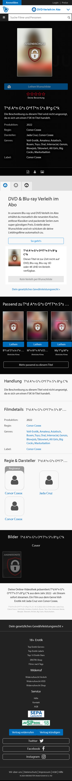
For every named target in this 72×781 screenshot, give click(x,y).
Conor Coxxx (34, 129)
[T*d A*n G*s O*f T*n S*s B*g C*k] (34, 52)
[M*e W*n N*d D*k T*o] (37, 325)
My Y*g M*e (61, 350)
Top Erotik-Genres (36, 646)
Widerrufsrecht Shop (36, 685)
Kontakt (36, 702)
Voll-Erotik (33, 140)
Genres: (8, 140)
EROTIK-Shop (36, 659)
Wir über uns (15, 772)
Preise (65, 2)
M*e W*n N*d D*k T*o (37, 350)
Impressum (45, 772)
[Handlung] (29, 172)
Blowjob (31, 148)
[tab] (5, 186)
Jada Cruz (32, 135)
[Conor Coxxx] (14, 506)
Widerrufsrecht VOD (36, 681)
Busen (30, 144)
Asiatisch (56, 140)
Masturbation (42, 152)
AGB (36, 706)
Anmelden (12, 2)
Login (56, 2)
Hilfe (36, 698)
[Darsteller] (36, 172)
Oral (43, 144)
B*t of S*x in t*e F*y (13, 350)
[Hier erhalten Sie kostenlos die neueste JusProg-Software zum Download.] (36, 722)
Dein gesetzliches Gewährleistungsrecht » (36, 289)
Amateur (45, 140)
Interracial (53, 144)
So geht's (36, 241)
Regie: (7, 129)
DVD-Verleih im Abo (48, 9)
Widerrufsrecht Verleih (36, 677)
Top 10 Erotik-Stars (36, 655)
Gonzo (63, 144)
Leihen (13, 344)
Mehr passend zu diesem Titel (36, 364)
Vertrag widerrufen (23, 732)
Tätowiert (42, 148)
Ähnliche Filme (13, 354)
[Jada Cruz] (49, 480)
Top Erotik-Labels (36, 651)
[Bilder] (43, 172)
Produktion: (11, 124)
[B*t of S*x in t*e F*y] (13, 325)
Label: (7, 157)
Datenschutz (30, 772)
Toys (37, 144)
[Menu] (4, 17)
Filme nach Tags (36, 664)
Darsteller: (10, 135)
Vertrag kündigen (50, 732)
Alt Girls (53, 148)
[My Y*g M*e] (61, 325)
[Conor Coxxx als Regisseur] (14, 480)
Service (36, 691)
